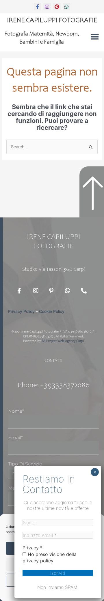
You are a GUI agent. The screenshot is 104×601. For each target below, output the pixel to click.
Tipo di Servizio (25, 464)
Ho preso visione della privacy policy (50, 557)
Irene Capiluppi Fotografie (52, 20)
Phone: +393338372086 (54, 385)
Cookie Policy (51, 311)
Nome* (16, 411)
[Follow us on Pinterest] (53, 291)
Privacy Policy (21, 311)
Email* (15, 437)
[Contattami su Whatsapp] (69, 291)
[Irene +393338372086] (85, 291)
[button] (94, 36)
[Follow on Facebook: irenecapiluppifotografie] (21, 291)
